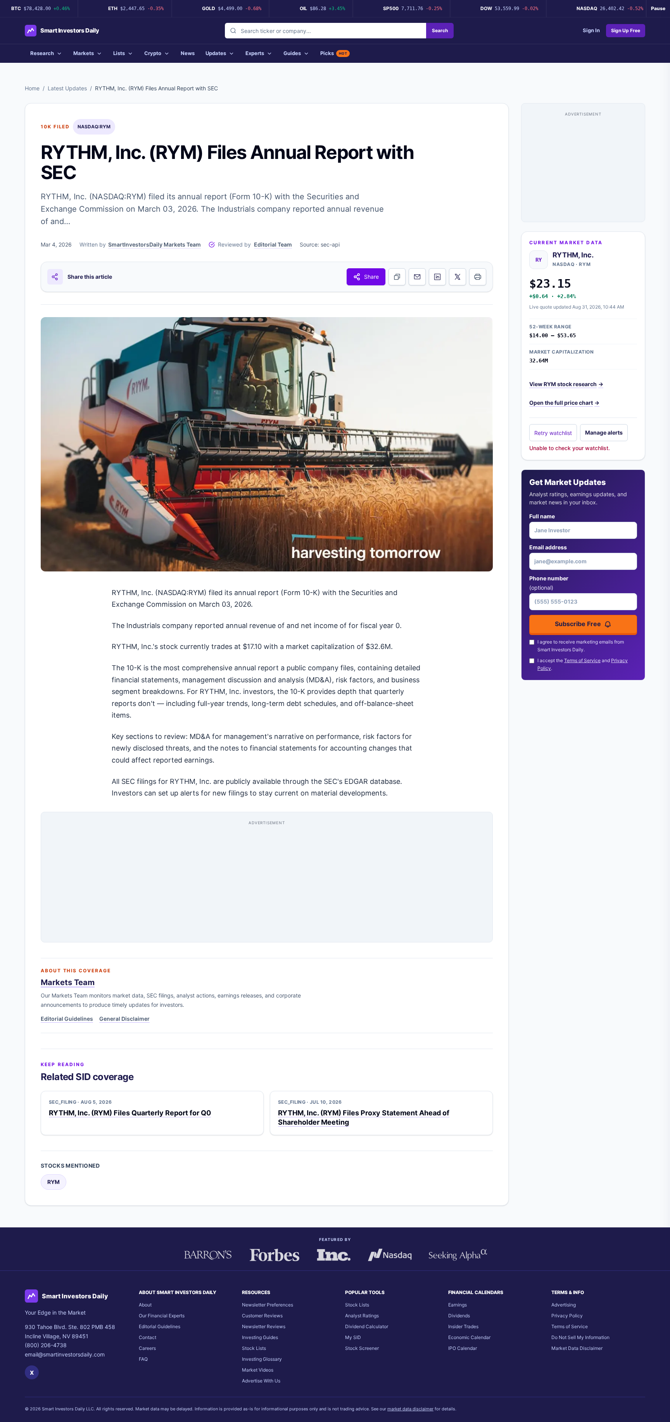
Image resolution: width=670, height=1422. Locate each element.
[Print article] (477, 276)
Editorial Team (273, 244)
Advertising (563, 1305)
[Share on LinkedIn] (437, 276)
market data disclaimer (410, 1409)
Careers (147, 1348)
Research (42, 53)
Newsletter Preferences (267, 1305)
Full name (542, 516)
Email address (548, 547)
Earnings (457, 1305)
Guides (292, 53)
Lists (119, 53)
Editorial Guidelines (67, 1018)
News (188, 53)
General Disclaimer (124, 1018)
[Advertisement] (267, 880)
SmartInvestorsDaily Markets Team (154, 244)
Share (371, 276)
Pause (658, 8)
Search (440, 30)
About (145, 1305)
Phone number (548, 583)
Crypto (152, 53)
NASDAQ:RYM (94, 126)
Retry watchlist (553, 433)
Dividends (459, 1315)
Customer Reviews (262, 1315)
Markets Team (68, 982)
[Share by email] (417, 276)
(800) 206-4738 (46, 1345)
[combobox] (325, 30)
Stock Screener (362, 1348)
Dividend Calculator (366, 1326)
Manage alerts (604, 432)
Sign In (591, 30)
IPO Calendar (462, 1348)
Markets (83, 53)
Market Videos (257, 1370)
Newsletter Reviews (263, 1326)
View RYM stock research (566, 384)
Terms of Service (582, 660)
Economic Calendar (469, 1337)
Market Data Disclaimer (577, 1348)
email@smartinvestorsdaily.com (65, 1354)
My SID (353, 1337)
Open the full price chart (564, 402)
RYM (53, 1182)
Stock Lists (254, 1348)
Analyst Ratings (362, 1315)
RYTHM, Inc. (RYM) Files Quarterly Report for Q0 (130, 1113)
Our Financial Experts (162, 1315)
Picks (333, 53)
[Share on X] (457, 276)
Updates (215, 53)
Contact (147, 1337)
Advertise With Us (261, 1381)
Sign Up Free (625, 30)
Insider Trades (463, 1326)
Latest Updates (67, 88)
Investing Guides (260, 1337)
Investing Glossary (262, 1359)
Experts (254, 53)
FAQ (143, 1359)
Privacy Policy (567, 1315)
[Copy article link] (397, 276)
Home (32, 88)
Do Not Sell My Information (580, 1337)
